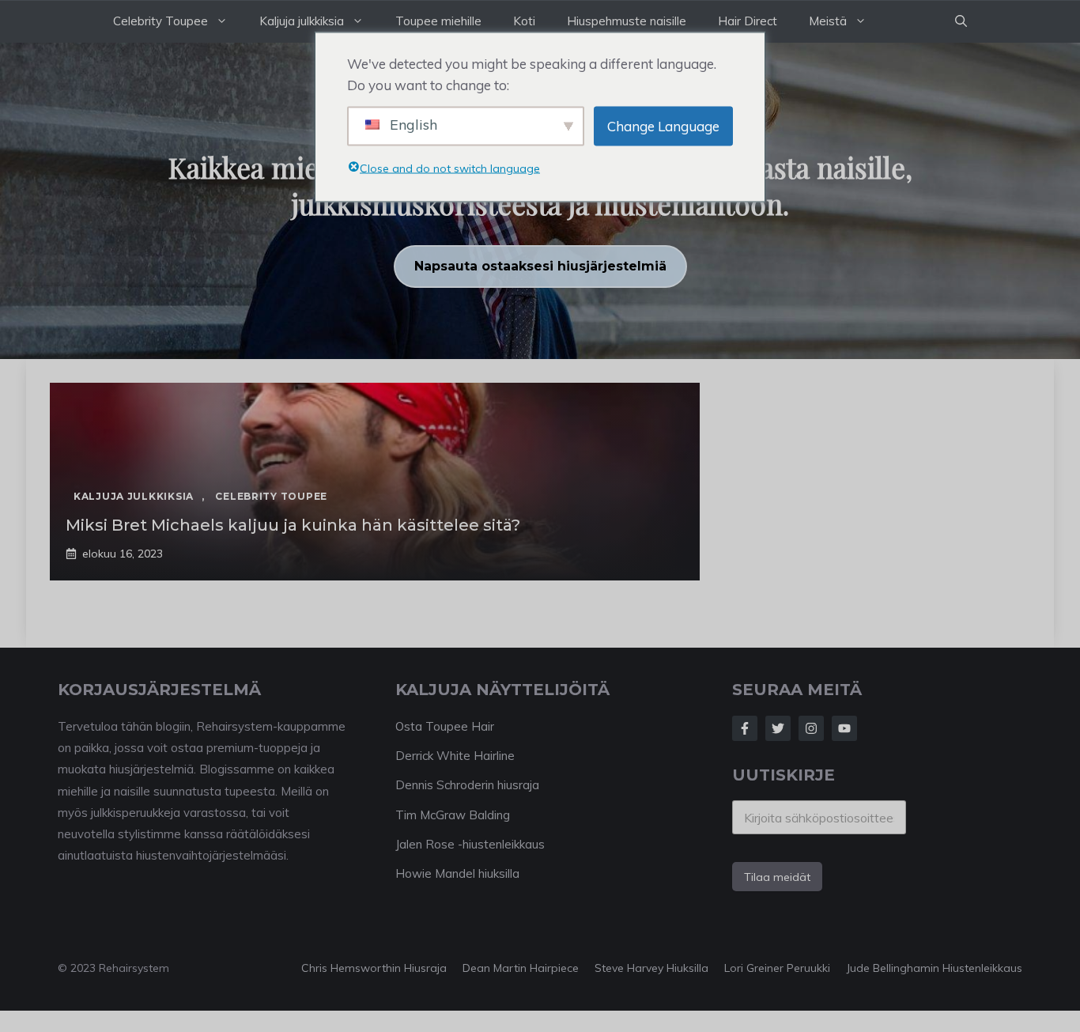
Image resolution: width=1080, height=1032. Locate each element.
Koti (524, 20)
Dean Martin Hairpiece (521, 968)
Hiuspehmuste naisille (626, 20)
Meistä (828, 20)
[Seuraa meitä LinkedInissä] (844, 728)
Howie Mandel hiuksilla (457, 873)
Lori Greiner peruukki (777, 968)
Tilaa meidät (777, 877)
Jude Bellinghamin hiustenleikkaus (934, 968)
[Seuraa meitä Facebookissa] (744, 728)
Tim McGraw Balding (452, 814)
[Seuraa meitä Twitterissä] (778, 728)
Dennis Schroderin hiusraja (467, 784)
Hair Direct (747, 20)
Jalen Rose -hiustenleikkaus (470, 844)
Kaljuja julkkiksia (301, 20)
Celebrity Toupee (160, 20)
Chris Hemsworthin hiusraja (374, 968)
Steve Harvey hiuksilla (651, 968)
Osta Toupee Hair (444, 726)
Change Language (663, 126)
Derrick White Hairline (455, 755)
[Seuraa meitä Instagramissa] (811, 728)
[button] (961, 21)
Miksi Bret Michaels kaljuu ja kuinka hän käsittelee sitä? (293, 525)
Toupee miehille (438, 20)
